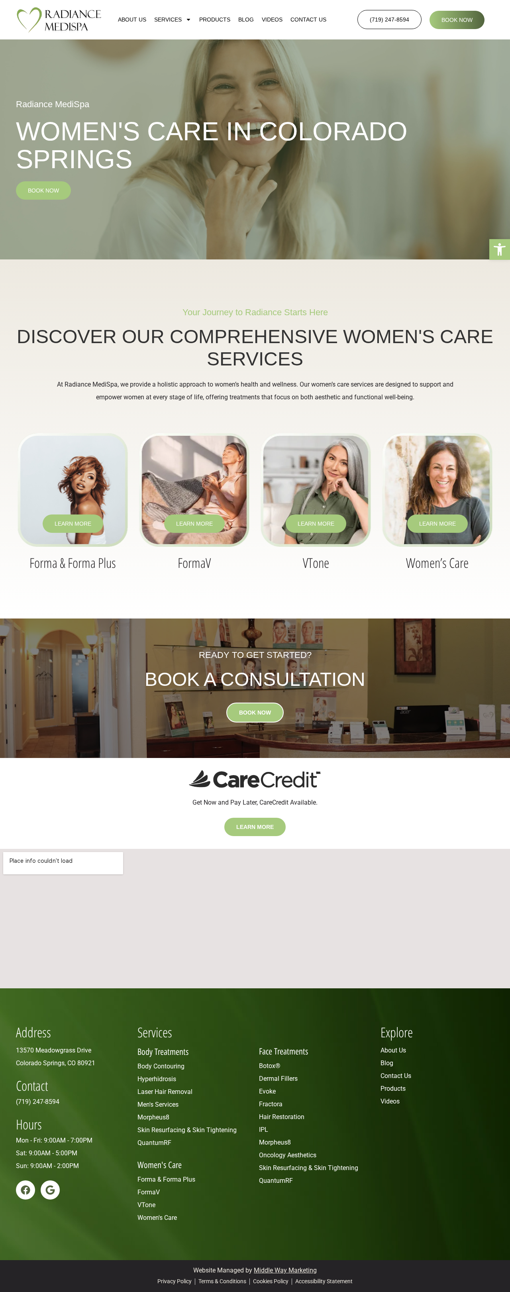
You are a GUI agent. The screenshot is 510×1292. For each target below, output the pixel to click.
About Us (132, 19)
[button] (499, 249)
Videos (272, 19)
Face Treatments (283, 1051)
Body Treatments (162, 1052)
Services (168, 19)
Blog (246, 19)
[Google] (50, 1190)
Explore (397, 1032)
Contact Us (308, 19)
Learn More (73, 523)
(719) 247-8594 (37, 1101)
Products (214, 19)
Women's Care (159, 1165)
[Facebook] (25, 1190)
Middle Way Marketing (285, 1270)
